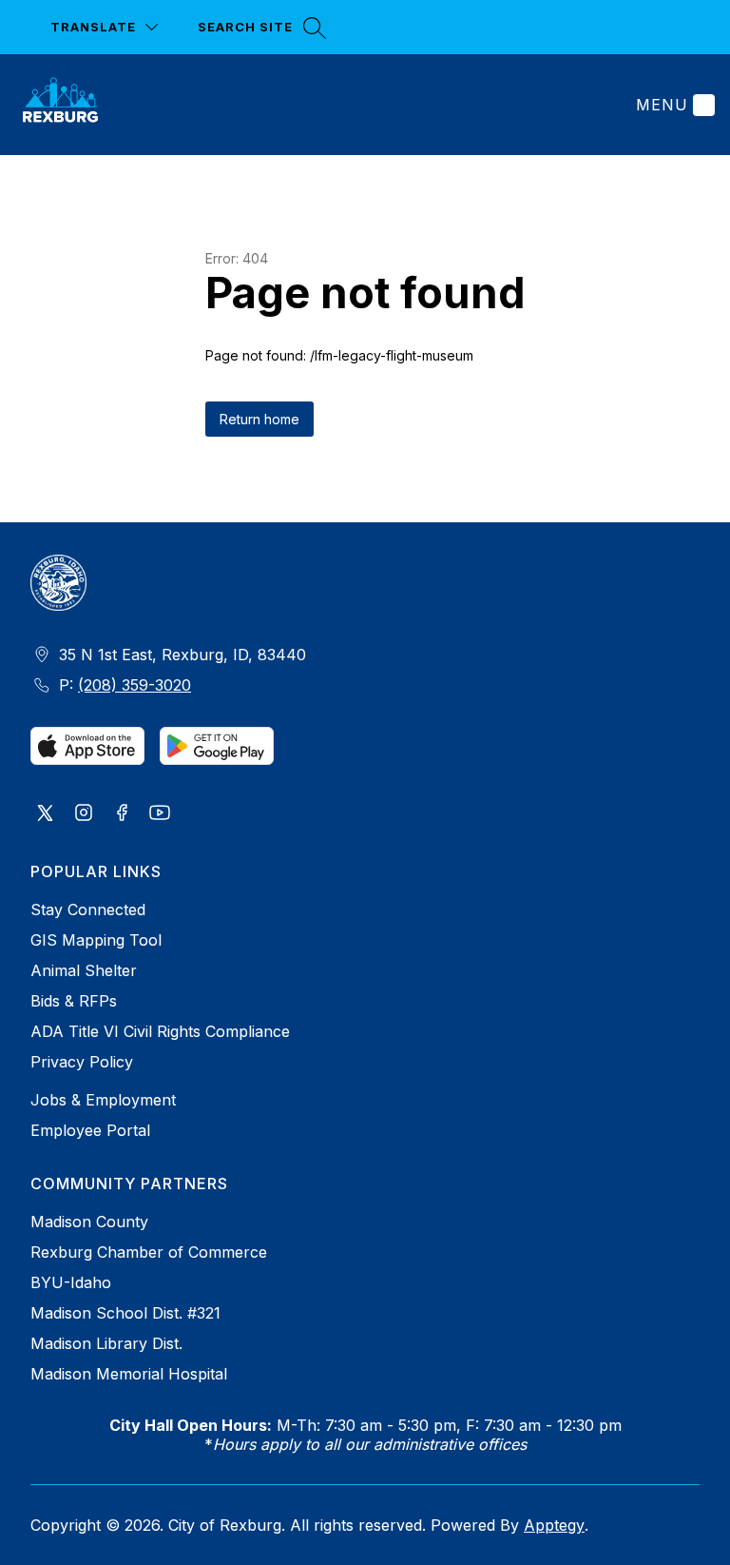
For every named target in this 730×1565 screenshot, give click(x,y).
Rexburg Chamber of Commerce (148, 1252)
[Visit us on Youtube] (159, 814)
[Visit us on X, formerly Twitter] (45, 814)
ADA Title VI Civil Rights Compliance (160, 1031)
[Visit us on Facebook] (121, 814)
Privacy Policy (81, 1061)
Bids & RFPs (73, 1000)
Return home (259, 419)
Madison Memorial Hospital (128, 1373)
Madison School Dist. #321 (125, 1312)
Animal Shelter (83, 970)
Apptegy (554, 1525)
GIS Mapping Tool (96, 939)
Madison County (89, 1221)
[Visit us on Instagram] (83, 814)
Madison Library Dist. (106, 1343)
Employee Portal (90, 1130)
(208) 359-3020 (134, 684)
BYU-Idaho (70, 1282)
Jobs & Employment (103, 1099)
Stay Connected (87, 909)
